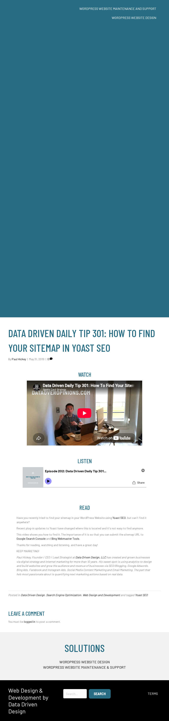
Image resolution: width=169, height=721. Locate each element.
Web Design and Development (101, 595)
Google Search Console (31, 538)
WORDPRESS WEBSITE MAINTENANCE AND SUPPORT (117, 9)
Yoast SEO (119, 517)
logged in (29, 621)
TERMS (153, 693)
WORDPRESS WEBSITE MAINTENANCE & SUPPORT (84, 667)
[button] (100, 694)
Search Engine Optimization (63, 595)
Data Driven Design (33, 595)
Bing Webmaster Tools (65, 538)
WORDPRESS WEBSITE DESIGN (134, 18)
